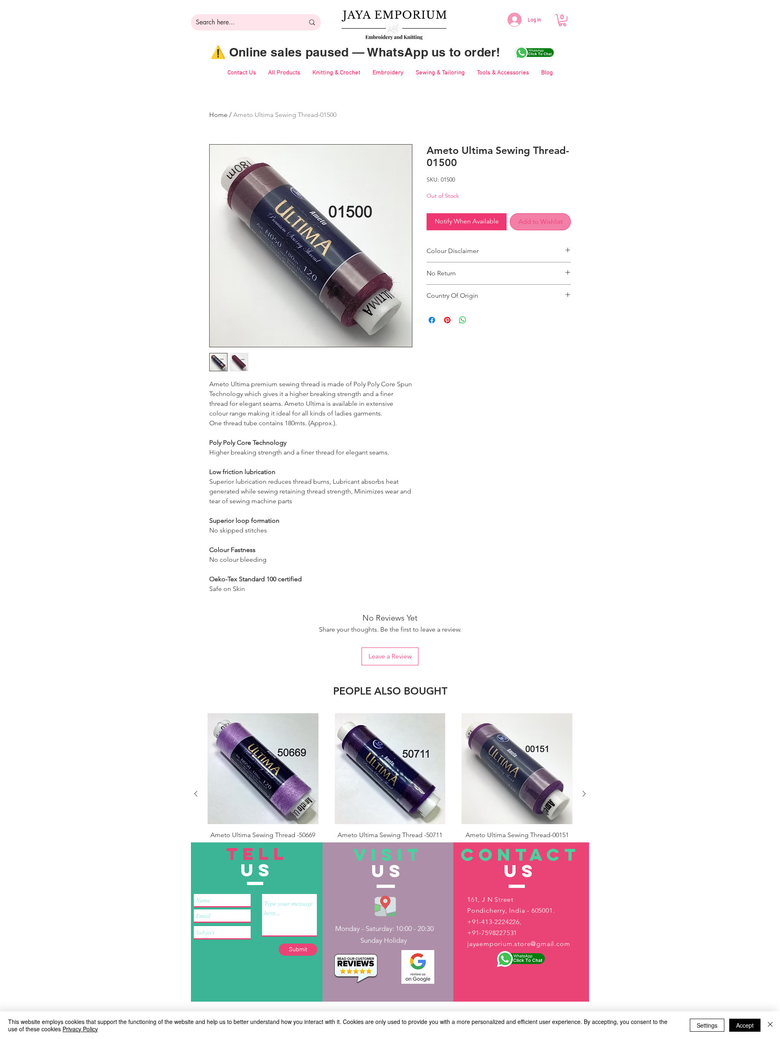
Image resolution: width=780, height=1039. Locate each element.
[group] (390, 793)
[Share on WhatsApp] (463, 320)
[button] (562, 20)
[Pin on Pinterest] (447, 320)
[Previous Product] (196, 794)
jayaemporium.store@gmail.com (518, 944)
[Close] (770, 1025)
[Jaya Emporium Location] (385, 905)
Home (218, 115)
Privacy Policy (80, 1029)
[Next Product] (584, 794)
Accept (745, 1025)
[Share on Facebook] (432, 320)
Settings (707, 1025)
